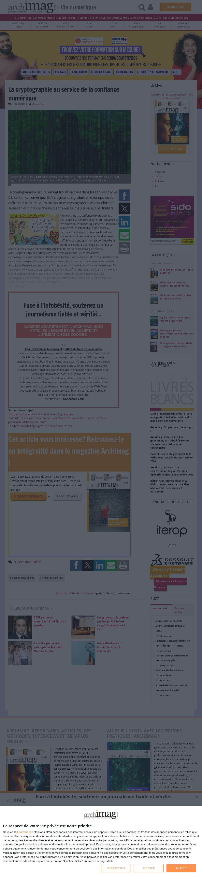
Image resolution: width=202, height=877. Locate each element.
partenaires (26, 832)
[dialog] (101, 841)
